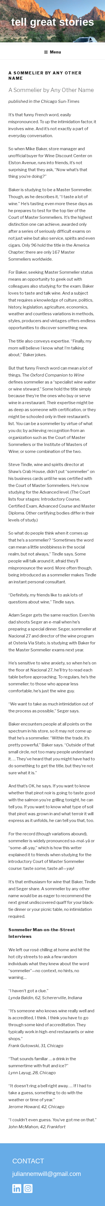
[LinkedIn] (16, 1190)
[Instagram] (28, 1190)
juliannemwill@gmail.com (46, 1173)
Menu (55, 52)
